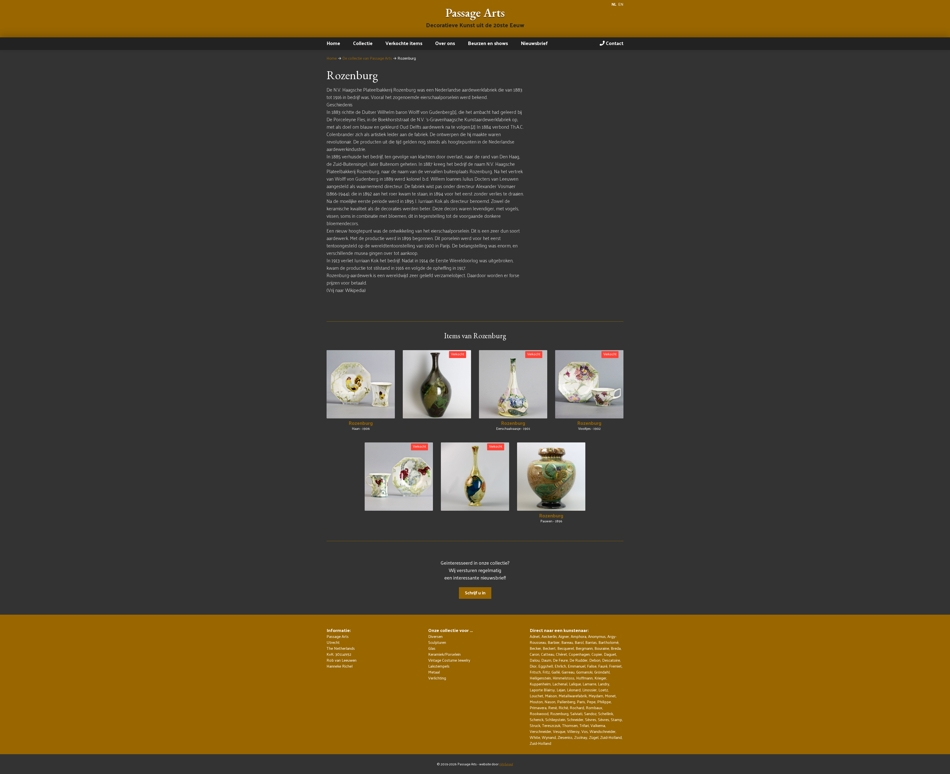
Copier (597, 654)
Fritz (546, 672)
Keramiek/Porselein (444, 654)
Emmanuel (576, 666)
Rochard (577, 707)
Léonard (574, 689)
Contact (614, 43)
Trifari (584, 725)
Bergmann (584, 648)
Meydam (596, 695)
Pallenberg (566, 701)
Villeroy (573, 731)
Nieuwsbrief (534, 43)
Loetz (603, 689)
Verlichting (437, 678)
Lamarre (589, 683)
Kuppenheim (540, 683)
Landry (603, 683)
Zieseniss (565, 737)
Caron (534, 654)
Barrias (591, 642)
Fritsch (535, 672)
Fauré (602, 666)
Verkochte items (403, 43)
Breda (616, 648)
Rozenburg (559, 713)
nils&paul (506, 764)
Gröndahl (602, 672)
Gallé (555, 672)
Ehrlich (560, 666)
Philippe (604, 701)
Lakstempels (439, 666)
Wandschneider (603, 731)
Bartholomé (608, 642)
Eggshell (545, 666)
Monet (610, 695)
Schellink (605, 713)
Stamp (616, 719)
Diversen (435, 636)
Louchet (536, 695)
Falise (591, 666)
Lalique (575, 683)
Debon (594, 660)
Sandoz (590, 713)
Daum (546, 660)
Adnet (535, 636)
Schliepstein (555, 719)
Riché (563, 707)
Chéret (561, 654)
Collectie (363, 43)
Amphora (578, 636)
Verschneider (540, 731)
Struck (535, 725)
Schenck (537, 719)
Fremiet (615, 666)
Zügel (593, 737)
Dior (533, 666)
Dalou (535, 660)
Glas (431, 648)
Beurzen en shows (488, 43)
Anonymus (597, 636)
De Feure (560, 660)
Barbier (554, 642)
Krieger (600, 677)
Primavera (538, 707)
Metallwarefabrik (573, 695)
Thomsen (570, 725)
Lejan (561, 689)
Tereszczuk (551, 725)
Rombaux (594, 707)
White (535, 737)
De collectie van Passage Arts (367, 58)
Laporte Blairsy (542, 689)
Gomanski (584, 672)
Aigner (563, 636)
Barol (579, 642)
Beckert (549, 648)
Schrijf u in (475, 592)
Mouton (536, 701)
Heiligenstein (540, 677)
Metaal (434, 672)
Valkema (598, 725)
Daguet (610, 654)
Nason (550, 701)
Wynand (549, 737)
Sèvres (590, 719)
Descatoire (611, 660)
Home (333, 43)
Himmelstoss (563, 677)
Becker (535, 648)
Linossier (589, 689)
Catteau (547, 654)
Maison (551, 695)
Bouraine (601, 648)
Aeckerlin (549, 636)
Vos (584, 731)
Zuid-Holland (611, 737)
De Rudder (579, 660)
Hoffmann (584, 677)
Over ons (445, 43)
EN (620, 4)
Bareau (567, 642)
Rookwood (539, 713)
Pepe (591, 701)
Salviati (576, 713)
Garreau (568, 672)
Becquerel (565, 648)
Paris (581, 701)
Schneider (575, 719)
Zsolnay (580, 737)
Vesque (559, 731)
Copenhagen (579, 654)
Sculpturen (437, 642)
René (552, 707)
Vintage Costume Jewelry (449, 660)
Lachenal (559, 683)
